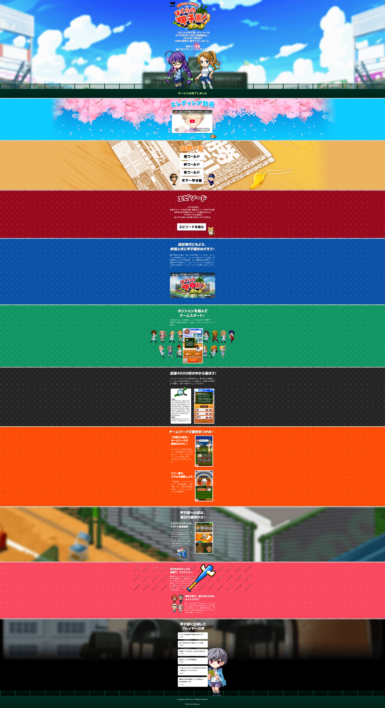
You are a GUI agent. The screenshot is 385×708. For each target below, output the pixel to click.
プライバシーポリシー (192, 704)
